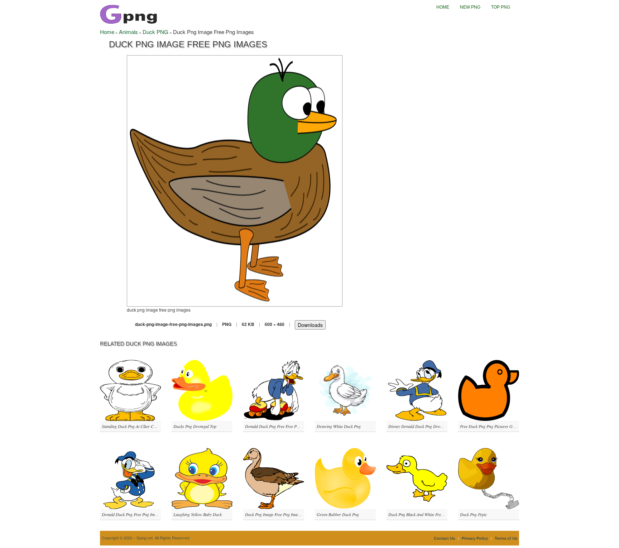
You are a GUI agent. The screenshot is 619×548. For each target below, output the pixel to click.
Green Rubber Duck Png (338, 514)
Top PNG (500, 7)
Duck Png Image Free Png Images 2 (275, 514)
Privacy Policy (475, 538)
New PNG (470, 7)
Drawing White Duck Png (339, 426)
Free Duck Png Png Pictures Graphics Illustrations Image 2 (511, 426)
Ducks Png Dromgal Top (194, 426)
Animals (128, 31)
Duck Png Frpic (473, 514)
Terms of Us (506, 538)
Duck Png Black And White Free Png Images (426, 514)
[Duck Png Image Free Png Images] (234, 180)
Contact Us (444, 538)
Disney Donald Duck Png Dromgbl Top (422, 426)
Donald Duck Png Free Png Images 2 (133, 514)
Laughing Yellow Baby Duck (197, 514)
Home (442, 7)
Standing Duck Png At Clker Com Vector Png (140, 426)
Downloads (310, 324)
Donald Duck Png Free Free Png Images (279, 426)
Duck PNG (155, 31)
